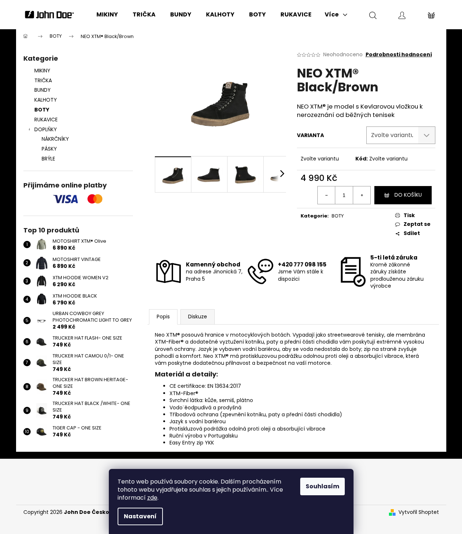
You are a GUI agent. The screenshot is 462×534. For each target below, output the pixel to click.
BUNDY (42, 90)
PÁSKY (49, 148)
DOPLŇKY (45, 129)
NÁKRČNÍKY (55, 139)
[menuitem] (107, 14)
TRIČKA (43, 80)
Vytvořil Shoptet (418, 512)
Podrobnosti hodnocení (399, 54)
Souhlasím (322, 486)
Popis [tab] (163, 316)
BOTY (41, 109)
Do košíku (408, 194)
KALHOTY (45, 99)
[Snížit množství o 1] (326, 195)
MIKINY (42, 70)
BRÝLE (48, 158)
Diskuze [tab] (197, 316)
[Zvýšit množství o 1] (361, 195)
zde (152, 497)
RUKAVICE (46, 119)
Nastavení (140, 516)
